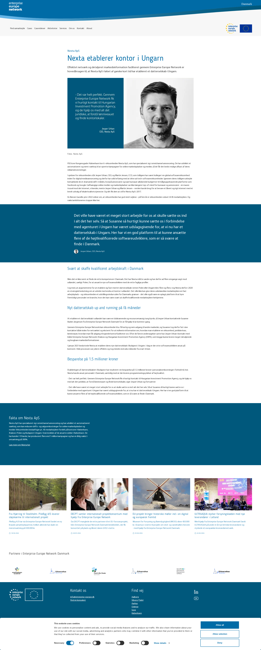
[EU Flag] (246, 28)
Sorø (134, 610)
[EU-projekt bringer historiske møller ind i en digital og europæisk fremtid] (161, 494)
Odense (135, 607)
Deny (219, 643)
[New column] (17, 571)
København (137, 613)
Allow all (220, 625)
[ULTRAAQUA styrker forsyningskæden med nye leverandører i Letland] (223, 494)
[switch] (96, 643)
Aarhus (135, 603)
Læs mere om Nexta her (19, 445)
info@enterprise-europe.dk (82, 597)
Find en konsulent (78, 600)
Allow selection (220, 634)
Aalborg (135, 597)
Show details (160, 643)
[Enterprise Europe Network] (231, 28)
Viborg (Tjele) (138, 600)
